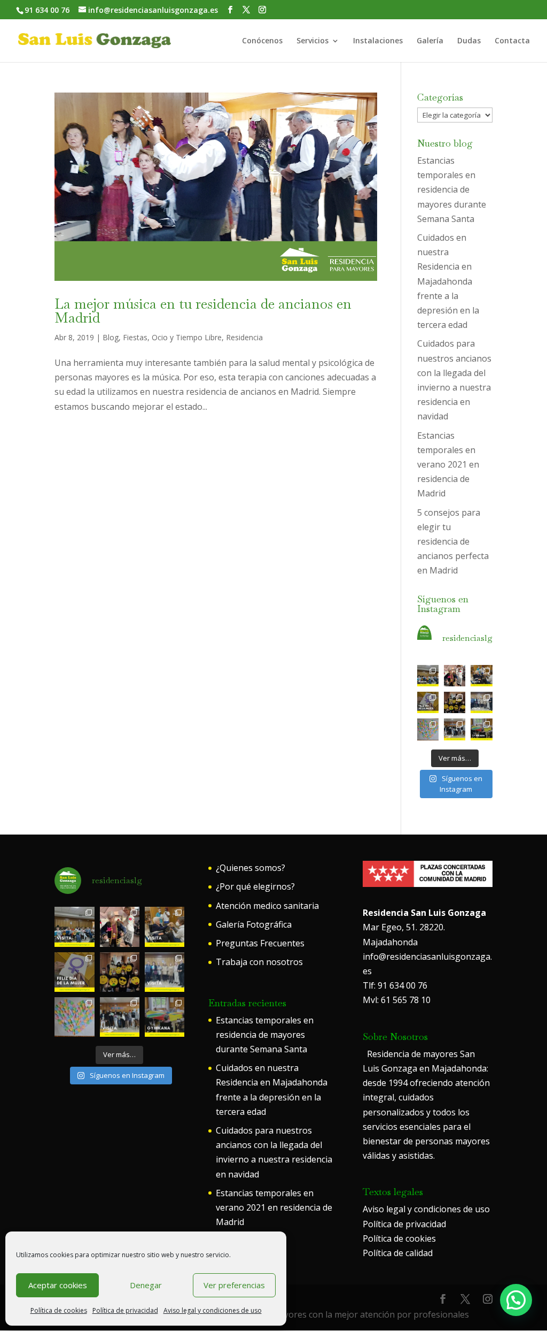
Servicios (312, 41)
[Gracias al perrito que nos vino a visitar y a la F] (481, 675)
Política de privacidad (125, 1310)
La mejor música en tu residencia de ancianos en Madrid (202, 311)
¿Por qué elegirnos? (255, 886)
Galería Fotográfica (254, 924)
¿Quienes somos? (250, 868)
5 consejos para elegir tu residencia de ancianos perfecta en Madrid (453, 542)
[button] (516, 1300)
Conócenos (262, 41)
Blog (111, 337)
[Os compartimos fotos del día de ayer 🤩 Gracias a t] (428, 702)
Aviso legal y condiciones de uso (212, 1310)
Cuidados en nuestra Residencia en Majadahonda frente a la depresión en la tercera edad (448, 281)
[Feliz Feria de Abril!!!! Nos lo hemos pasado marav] (454, 675)
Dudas (469, 41)
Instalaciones (378, 41)
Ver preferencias (234, 1285)
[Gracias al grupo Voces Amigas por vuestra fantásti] (481, 702)
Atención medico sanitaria (267, 906)
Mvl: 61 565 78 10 (397, 1000)
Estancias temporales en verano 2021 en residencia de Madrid (448, 465)
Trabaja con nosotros (259, 962)
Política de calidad (398, 1253)
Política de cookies (58, 1310)
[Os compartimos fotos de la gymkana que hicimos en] (481, 729)
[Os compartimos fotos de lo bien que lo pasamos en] (454, 702)
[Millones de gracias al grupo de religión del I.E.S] (454, 729)
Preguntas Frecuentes (260, 943)
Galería (430, 41)
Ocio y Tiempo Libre (187, 337)
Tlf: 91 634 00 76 (395, 985)
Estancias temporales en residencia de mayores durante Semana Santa (451, 190)
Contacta (512, 41)
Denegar (146, 1285)
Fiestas (135, 337)
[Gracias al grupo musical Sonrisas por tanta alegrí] (428, 675)
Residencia (244, 337)
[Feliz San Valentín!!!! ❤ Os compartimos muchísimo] (428, 729)
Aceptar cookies (57, 1285)
